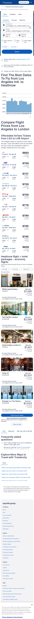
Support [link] (5, 585)
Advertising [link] (5, 529)
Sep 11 (8, 36)
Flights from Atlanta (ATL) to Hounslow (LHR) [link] (14, 480)
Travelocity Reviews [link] (8, 549)
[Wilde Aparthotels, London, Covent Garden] (17, 294)
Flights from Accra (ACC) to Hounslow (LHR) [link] (14, 471)
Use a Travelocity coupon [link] (9, 596)
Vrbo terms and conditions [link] (9, 573)
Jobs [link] (4, 512)
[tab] (5, 14)
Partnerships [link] (6, 518)
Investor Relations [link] (7, 523)
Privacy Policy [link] (6, 565)
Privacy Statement (7, 617)
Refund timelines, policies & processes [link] (12, 593)
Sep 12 (23, 36)
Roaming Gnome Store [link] (8, 526)
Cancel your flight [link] (7, 591)
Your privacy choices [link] (8, 578)
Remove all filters (5, 272)
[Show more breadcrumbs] (2, 6)
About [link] (4, 509)
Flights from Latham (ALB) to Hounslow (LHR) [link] (14, 474)
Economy (13, 46)
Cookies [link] (5, 567)
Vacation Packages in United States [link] (11, 541)
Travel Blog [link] (5, 557)
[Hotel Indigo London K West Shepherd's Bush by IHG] (17, 350)
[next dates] (30, 116)
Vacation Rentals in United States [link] (11, 538)
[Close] (32, 605)
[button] (17, 456)
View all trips (17, 424)
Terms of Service (18, 617)
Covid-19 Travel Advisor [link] (23, 447)
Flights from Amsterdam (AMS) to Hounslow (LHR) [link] (16, 477)
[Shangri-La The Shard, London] (17, 406)
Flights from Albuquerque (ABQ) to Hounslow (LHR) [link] (16, 467)
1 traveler (4, 46)
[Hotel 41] (17, 378)
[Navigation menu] (31, 2)
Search (17, 52)
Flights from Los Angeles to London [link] (14, 6)
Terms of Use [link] (6, 570)
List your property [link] (7, 515)
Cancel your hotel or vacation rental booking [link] (13, 588)
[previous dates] (3, 116)
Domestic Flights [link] (7, 544)
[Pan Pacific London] (17, 322)
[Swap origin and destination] (30, 27)
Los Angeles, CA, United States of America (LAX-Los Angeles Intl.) (19, 26)
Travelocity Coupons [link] (8, 552)
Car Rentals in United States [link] (9, 547)
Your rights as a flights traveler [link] (10, 599)
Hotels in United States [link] (8, 536)
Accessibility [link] (6, 575)
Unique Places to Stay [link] (8, 555)
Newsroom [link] (5, 520)
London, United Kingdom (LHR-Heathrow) (19, 31)
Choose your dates (17, 415)
